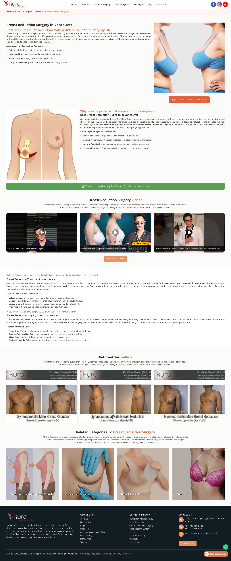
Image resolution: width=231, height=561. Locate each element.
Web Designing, (87, 553)
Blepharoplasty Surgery (139, 529)
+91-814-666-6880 (194, 528)
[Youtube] (225, 4)
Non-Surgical (122, 4)
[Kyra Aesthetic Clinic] (15, 4)
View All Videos (115, 258)
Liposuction (134, 542)
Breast (38, 11)
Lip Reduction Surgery (138, 522)
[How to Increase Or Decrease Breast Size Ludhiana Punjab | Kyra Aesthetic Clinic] (189, 232)
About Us (85, 4)
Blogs (150, 4)
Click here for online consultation (190, 99)
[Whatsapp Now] (225, 547)
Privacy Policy (86, 535)
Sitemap (83, 542)
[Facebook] (213, 4)
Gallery (138, 4)
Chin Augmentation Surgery (141, 525)
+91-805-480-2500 (194, 525)
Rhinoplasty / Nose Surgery (141, 519)
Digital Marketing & (104, 553)
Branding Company (122, 553)
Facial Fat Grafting (137, 535)
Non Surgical (85, 522)
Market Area (85, 539)
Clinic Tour (84, 529)
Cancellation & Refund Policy (92, 532)
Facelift (132, 532)
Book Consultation (217, 554)
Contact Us (161, 4)
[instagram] (219, 4)
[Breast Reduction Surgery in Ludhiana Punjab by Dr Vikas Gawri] (115, 232)
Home (74, 4)
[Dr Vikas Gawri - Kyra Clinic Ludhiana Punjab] (42, 232)
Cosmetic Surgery (101, 4)
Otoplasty (133, 539)
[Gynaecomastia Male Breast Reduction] (41, 396)
